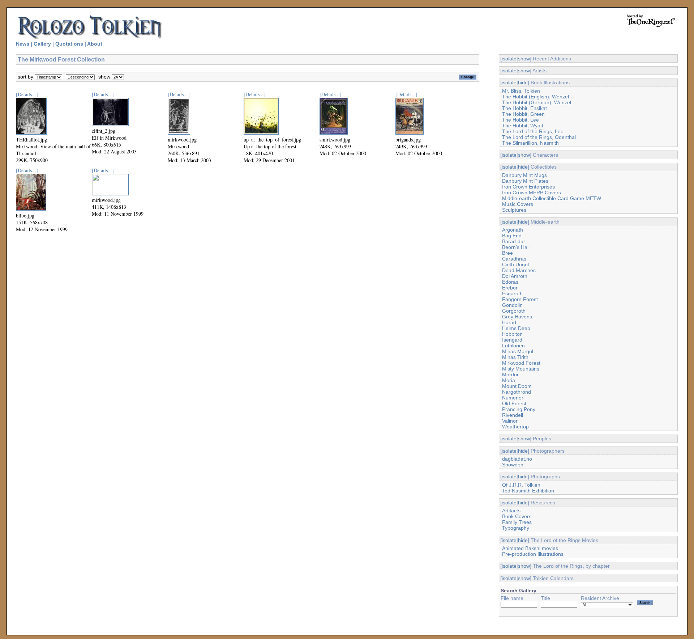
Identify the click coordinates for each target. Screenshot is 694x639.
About (94, 44)
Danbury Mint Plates (525, 181)
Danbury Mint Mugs (524, 175)
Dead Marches (519, 270)
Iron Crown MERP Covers (531, 192)
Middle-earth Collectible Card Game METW (551, 198)
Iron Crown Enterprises (528, 187)
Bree (507, 253)
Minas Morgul (517, 351)
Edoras (510, 282)
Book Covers (516, 516)
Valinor (510, 421)
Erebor (510, 288)
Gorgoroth (514, 311)
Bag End (512, 235)
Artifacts (511, 510)
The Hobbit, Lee (520, 120)
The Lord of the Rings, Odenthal (539, 137)
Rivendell (512, 415)
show (524, 59)
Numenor (512, 398)
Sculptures (514, 210)
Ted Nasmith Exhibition (528, 491)
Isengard (512, 340)
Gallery (42, 44)
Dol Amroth (514, 276)
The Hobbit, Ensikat (524, 108)
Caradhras (514, 259)
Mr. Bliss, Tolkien (521, 91)
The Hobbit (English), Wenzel (535, 97)
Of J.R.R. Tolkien (521, 485)
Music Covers (517, 204)
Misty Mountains (520, 369)
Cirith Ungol (515, 264)
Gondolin (512, 305)
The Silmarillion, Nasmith (530, 143)
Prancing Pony (518, 409)
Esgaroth (512, 293)
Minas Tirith (515, 357)
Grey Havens (517, 317)
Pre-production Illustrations (533, 554)
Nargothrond (516, 392)
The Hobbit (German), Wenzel (536, 102)
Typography (515, 528)
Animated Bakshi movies (530, 548)
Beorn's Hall (516, 247)
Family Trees (517, 522)
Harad (509, 322)
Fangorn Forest (520, 299)
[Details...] (27, 94)
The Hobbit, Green (523, 114)
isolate (509, 59)
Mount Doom (517, 386)
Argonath (512, 230)
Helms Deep (516, 328)
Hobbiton (512, 334)
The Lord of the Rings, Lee (533, 131)
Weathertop (515, 426)
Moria (508, 380)
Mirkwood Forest (521, 363)
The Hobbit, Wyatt (522, 125)
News (22, 44)
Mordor (510, 374)
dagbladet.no (517, 459)
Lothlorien (513, 345)
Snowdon (512, 464)
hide (523, 82)
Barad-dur (513, 241)
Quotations (69, 44)
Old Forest (514, 403)
